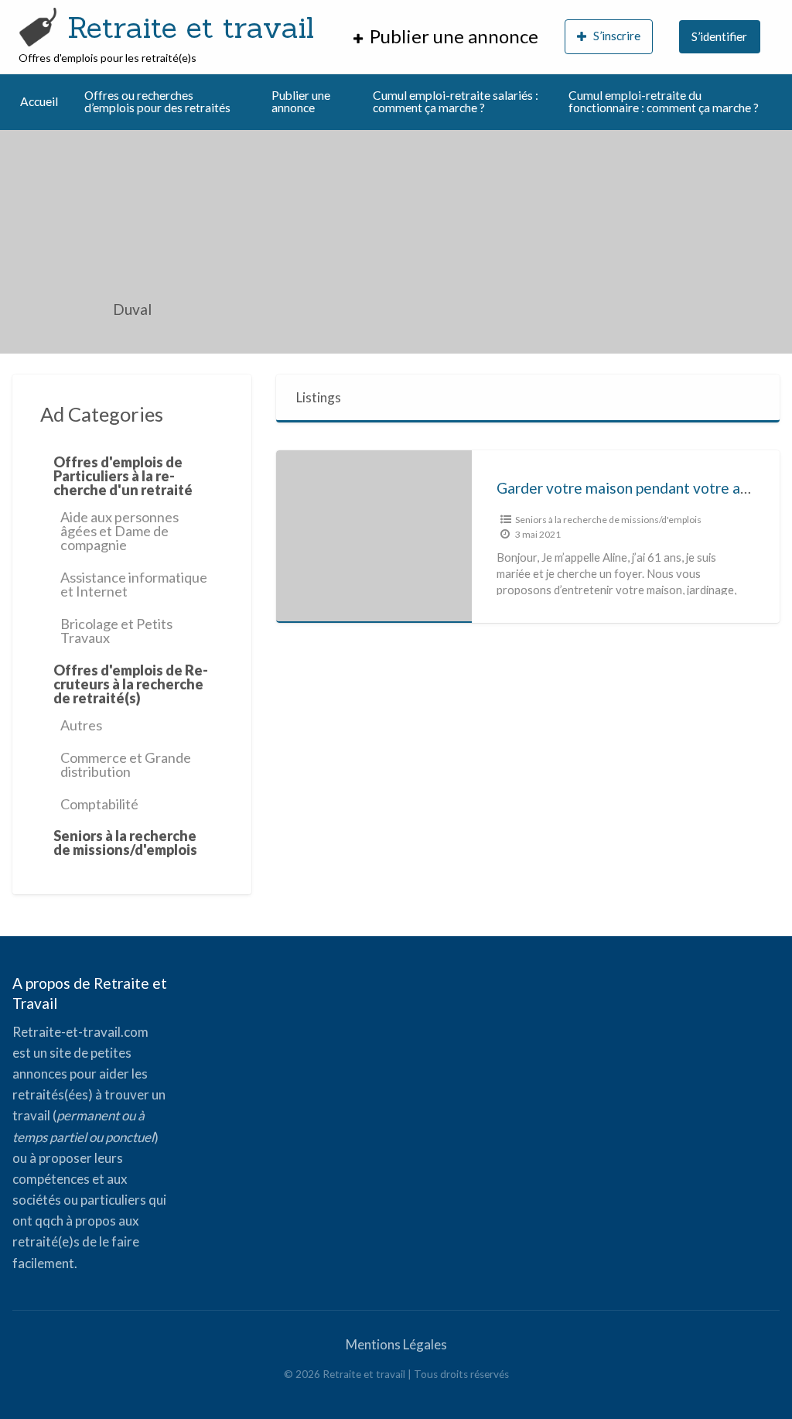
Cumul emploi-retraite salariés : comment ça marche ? (455, 101)
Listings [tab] (318, 397)
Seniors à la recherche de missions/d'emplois (608, 519)
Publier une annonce (300, 101)
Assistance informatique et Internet (133, 584)
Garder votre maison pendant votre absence (642, 488)
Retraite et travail (190, 27)
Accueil (39, 101)
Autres (81, 724)
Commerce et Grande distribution (125, 764)
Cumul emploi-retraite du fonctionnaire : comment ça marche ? (663, 101)
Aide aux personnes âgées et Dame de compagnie (119, 530)
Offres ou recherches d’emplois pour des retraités (157, 101)
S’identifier (719, 36)
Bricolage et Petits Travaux (116, 630)
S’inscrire (616, 36)
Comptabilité (99, 803)
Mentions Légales (396, 1344)
